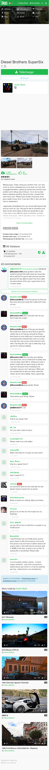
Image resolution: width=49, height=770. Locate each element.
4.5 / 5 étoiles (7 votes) (8, 179)
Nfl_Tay (13, 427)
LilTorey (13, 484)
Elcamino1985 (15, 297)
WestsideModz (16, 313)
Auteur (25, 313)
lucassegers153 (16, 438)
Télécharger (26, 72)
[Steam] (15, 87)
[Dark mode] (42, 3)
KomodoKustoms (17, 497)
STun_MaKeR (15, 522)
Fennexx (13, 509)
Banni (24, 297)
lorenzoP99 (14, 450)
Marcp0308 (14, 536)
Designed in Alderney (9, 760)
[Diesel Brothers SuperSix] (24, 143)
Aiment (25, 174)
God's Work (19, 84)
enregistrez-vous (9, 581)
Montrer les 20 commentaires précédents (24, 291)
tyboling (13, 416)
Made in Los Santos (8, 762)
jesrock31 (14, 559)
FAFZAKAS (14, 472)
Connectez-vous (28, 578)
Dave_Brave (15, 461)
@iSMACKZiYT (16, 407)
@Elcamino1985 (16, 271)
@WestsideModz (16, 299)
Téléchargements (11, 174)
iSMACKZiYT (15, 269)
